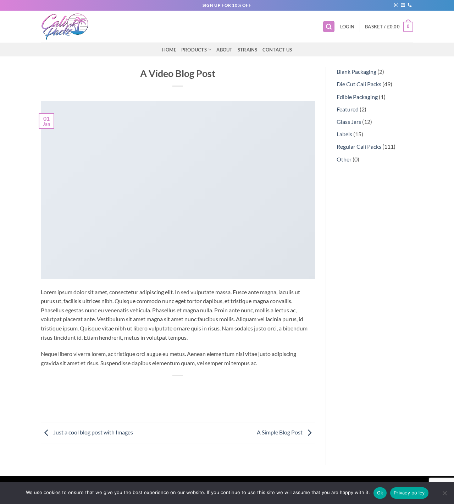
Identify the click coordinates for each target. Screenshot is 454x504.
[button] (328, 27)
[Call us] (410, 5)
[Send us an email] (403, 5)
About (224, 50)
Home (169, 50)
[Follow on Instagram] (396, 5)
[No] (444, 495)
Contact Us (277, 50)
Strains (248, 50)
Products (194, 50)
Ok (380, 492)
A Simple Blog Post (280, 432)
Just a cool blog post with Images (92, 432)
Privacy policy (409, 492)
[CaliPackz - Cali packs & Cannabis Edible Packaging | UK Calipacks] (68, 27)
